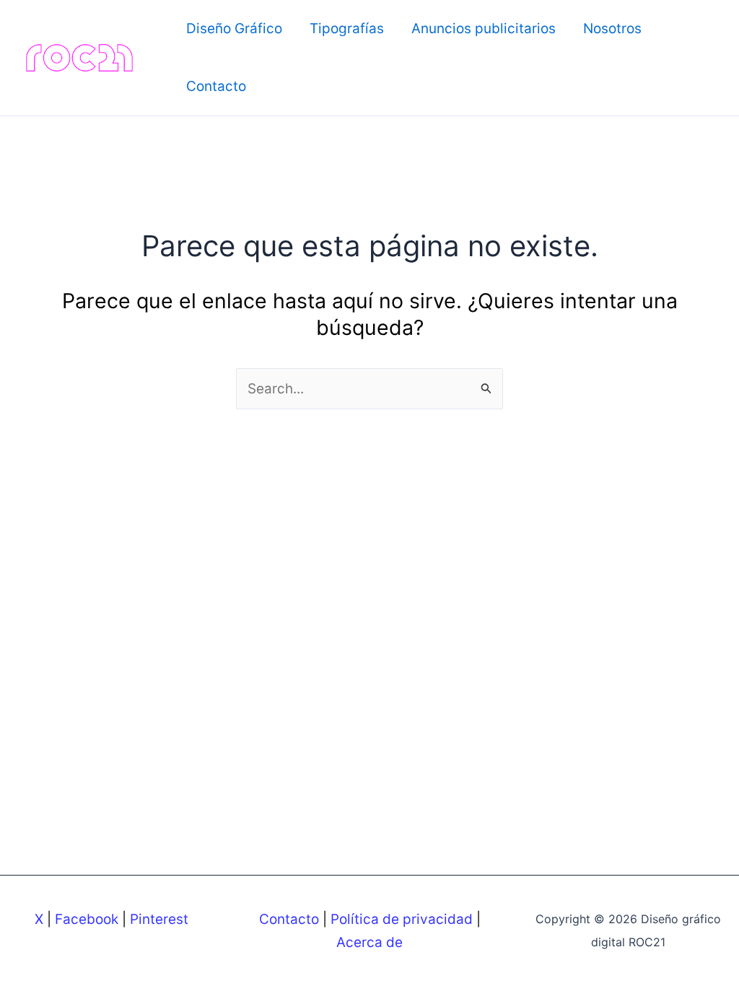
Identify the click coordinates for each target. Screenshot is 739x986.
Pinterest (159, 919)
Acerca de (369, 942)
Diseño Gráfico (234, 28)
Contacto (216, 86)
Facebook (86, 919)
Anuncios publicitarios (483, 28)
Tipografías (347, 28)
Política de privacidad (402, 919)
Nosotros (612, 28)
